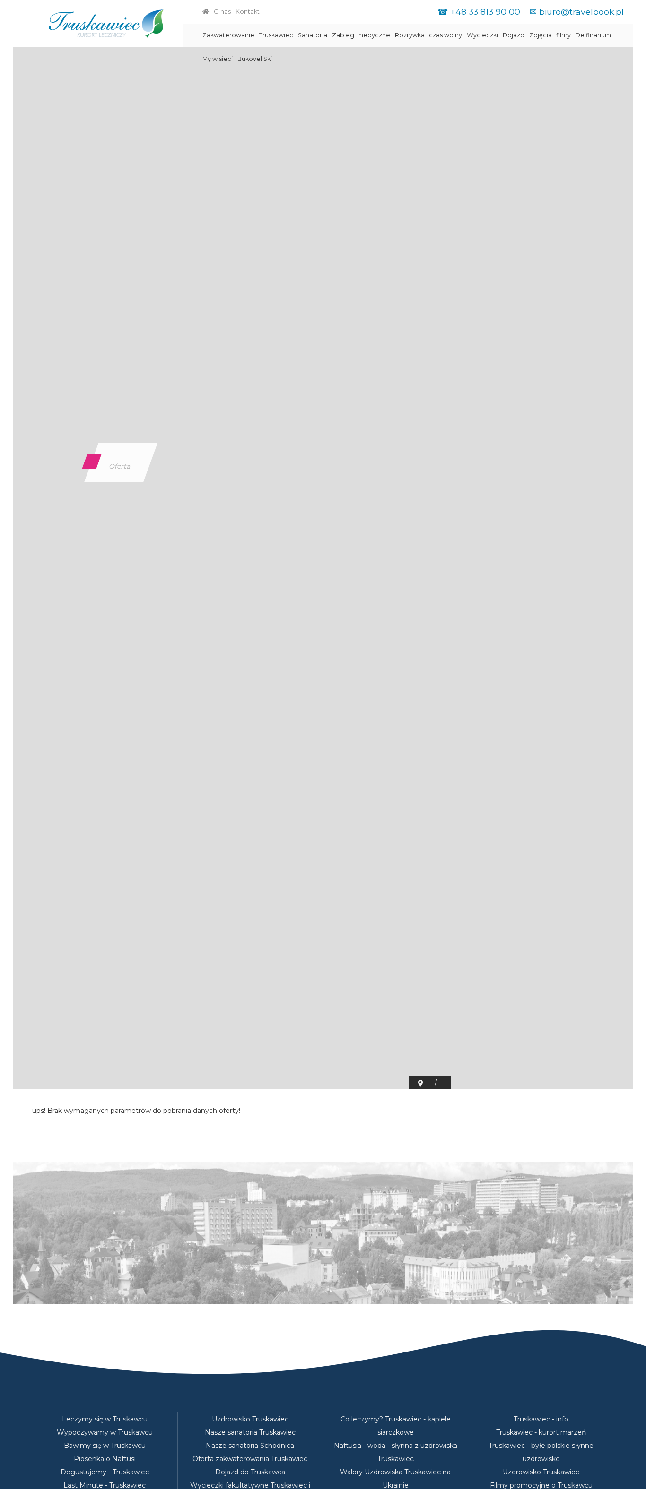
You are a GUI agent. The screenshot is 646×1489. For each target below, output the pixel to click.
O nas (222, 11)
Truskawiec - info (541, 1419)
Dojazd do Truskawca (250, 1472)
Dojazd (513, 35)
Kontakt (248, 11)
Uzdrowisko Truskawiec (250, 1419)
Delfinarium (593, 35)
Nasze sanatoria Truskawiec (250, 1432)
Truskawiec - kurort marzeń (541, 1432)
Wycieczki (482, 35)
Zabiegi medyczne (361, 35)
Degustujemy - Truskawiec (105, 1472)
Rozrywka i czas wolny (428, 35)
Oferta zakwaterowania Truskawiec (249, 1459)
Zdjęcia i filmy (550, 35)
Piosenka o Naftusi (105, 1459)
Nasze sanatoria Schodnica (250, 1445)
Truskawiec (276, 35)
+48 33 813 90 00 (485, 12)
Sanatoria (312, 35)
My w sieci (217, 58)
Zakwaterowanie (228, 35)
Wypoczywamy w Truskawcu (105, 1432)
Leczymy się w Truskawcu (105, 1419)
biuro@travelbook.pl (581, 12)
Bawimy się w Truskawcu (105, 1445)
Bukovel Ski (254, 58)
